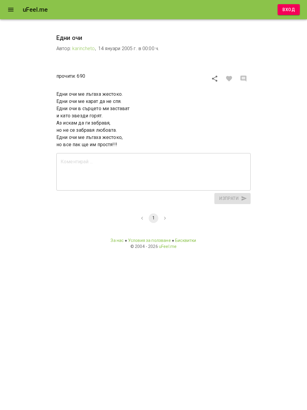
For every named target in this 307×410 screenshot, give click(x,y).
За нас (117, 240)
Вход (288, 9)
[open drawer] (11, 9)
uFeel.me (168, 246)
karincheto (83, 48)
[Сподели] (214, 78)
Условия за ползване (149, 240)
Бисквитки (185, 240)
